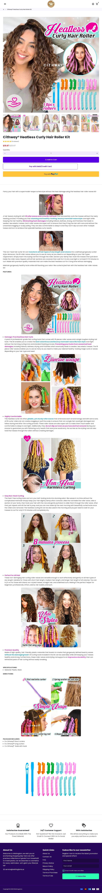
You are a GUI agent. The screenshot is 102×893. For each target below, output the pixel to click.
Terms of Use (48, 876)
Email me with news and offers (74, 870)
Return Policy (48, 866)
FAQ (44, 860)
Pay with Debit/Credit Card (40, 166)
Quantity (6, 150)
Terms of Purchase (50, 872)
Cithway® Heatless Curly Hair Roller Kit (19, 9)
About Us (46, 853)
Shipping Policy (48, 869)
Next (96, 65)
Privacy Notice (48, 863)
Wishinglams (18, 889)
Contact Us (47, 857)
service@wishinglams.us (13, 869)
